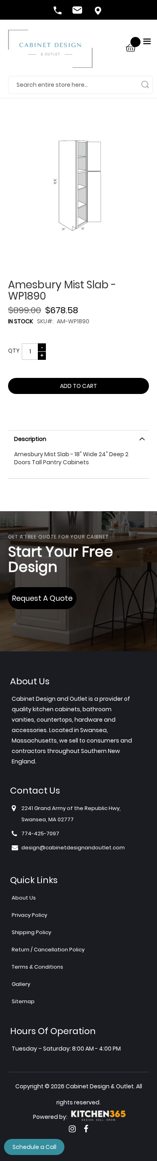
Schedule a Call (34, 1147)
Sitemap (23, 1001)
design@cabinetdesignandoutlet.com (78, 11)
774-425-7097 (58, 11)
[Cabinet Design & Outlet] (50, 53)
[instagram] (72, 1128)
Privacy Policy (29, 915)
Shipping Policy (31, 932)
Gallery (21, 984)
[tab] (78, 438)
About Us (24, 898)
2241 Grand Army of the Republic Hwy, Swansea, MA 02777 (71, 813)
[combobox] (80, 84)
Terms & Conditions (37, 967)
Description (30, 439)
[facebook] (86, 1128)
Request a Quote (42, 598)
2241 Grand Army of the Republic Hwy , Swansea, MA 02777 (99, 11)
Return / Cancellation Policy (48, 949)
